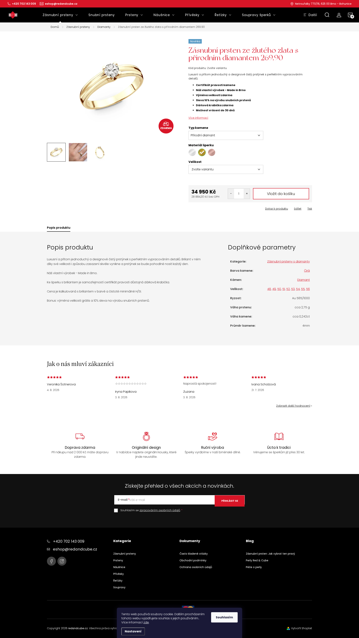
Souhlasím (224, 617)
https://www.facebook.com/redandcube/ (51, 561)
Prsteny (118, 560)
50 (279, 289)
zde (146, 622)
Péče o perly (254, 567)
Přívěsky (118, 574)
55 (303, 289)
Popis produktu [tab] (58, 228)
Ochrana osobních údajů (196, 567)
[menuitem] (60, 14)
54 (298, 289)
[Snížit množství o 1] (231, 194)
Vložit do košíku (281, 193)
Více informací (198, 118)
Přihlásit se (229, 501)
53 (293, 289)
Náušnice (119, 567)
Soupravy (119, 587)
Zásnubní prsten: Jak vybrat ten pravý (270, 553)
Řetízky (117, 580)
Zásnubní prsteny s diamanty (288, 261)
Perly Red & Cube (257, 560)
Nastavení (133, 631)
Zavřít (209, 207)
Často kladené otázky (194, 553)
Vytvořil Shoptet (301, 628)
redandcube (61, 561)
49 (274, 289)
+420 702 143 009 (68, 541)
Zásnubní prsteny (124, 553)
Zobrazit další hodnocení (293, 406)
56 (308, 289)
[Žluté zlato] (202, 152)
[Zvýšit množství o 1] (247, 194)
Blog (250, 541)
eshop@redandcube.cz (75, 549)
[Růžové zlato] (211, 152)
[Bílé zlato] (192, 152)
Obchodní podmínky (193, 560)
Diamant (303, 280)
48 (269, 289)
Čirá (307, 271)
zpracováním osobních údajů (159, 510)
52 (288, 289)
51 (283, 289)
